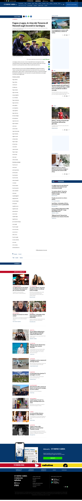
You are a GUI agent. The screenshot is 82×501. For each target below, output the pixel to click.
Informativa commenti (36, 484)
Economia (43, 3)
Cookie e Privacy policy (37, 476)
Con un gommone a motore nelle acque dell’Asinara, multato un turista (60, 31)
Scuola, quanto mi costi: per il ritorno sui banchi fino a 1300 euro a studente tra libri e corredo (60, 87)
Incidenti (35, 5)
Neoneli (19, 254)
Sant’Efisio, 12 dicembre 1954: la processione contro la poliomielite (60, 204)
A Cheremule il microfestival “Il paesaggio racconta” (38, 374)
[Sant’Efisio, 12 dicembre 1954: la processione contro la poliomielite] (38, 306)
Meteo (59, 3)
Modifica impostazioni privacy (38, 483)
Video (25, 3)
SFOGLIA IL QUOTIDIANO (72, 4)
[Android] (59, 482)
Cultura (17, 16)
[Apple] (59, 479)
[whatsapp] (8, 0)
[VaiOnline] (45, 1)
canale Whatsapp (46, 59)
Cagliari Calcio (40, 5)
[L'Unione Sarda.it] (10, 4)
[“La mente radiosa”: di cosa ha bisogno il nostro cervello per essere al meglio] (38, 279)
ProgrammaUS (20, 3)
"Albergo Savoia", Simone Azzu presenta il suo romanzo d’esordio (60, 216)
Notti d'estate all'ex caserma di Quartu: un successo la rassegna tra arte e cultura (38, 388)
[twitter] (5, 0)
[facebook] (6, 0)
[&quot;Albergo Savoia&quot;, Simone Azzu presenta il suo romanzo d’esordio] (20, 348)
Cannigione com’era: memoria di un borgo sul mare (38, 360)
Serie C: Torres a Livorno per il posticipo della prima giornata (60, 122)
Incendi (46, 5)
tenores (21, 257)
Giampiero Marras (55, 128)
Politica (39, 3)
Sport (48, 3)
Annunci (51, 3)
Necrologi (55, 3)
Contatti (34, 481)
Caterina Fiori (54, 218)
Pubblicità (34, 479)
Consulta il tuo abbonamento (19, 470)
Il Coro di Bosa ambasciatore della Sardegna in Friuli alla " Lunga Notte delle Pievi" (60, 210)
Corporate (34, 486)
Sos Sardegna (29, 5)
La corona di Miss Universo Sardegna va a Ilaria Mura (36, 414)
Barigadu (15, 254)
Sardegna (29, 3)
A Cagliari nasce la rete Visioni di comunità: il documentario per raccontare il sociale (60, 187)
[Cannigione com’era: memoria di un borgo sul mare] (20, 363)
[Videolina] (30, 0)
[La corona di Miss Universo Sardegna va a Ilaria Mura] (20, 416)
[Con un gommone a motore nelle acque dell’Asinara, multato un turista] (61, 23)
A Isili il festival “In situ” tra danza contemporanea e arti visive (37, 401)
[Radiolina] (38, 0)
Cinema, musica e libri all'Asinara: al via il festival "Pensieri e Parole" (36, 428)
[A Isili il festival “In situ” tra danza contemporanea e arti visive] (20, 403)
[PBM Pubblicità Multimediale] (51, 0)
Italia (33, 3)
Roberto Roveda (54, 195)
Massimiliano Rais (54, 206)
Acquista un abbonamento (31, 470)
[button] (24, 16)
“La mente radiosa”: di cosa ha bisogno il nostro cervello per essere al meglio (59, 193)
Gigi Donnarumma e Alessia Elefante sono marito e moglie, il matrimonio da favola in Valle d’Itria (60, 169)
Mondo (36, 3)
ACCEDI (76, 1)
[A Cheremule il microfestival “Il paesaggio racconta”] (20, 376)
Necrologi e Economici (36, 478)
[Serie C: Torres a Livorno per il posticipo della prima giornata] (61, 113)
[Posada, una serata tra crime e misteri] (21, 306)
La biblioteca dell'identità (43, 470)
